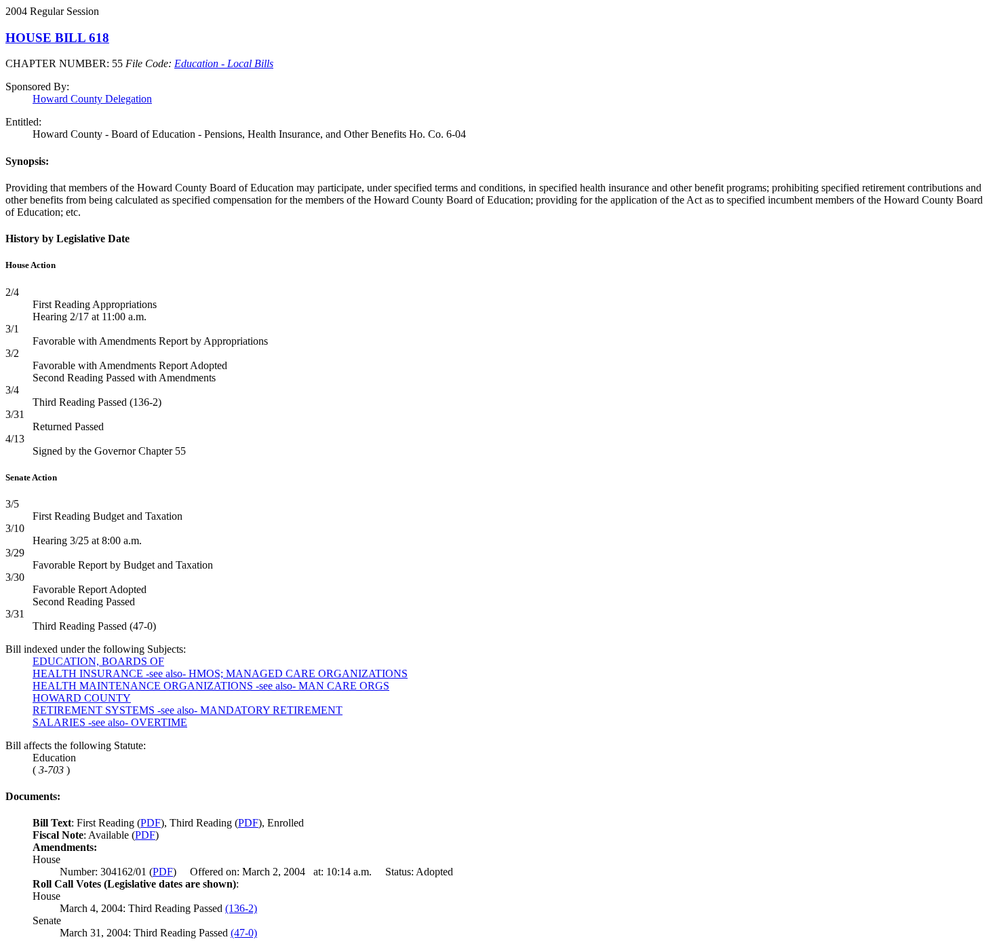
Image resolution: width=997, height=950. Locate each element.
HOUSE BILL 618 (57, 38)
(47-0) (244, 932)
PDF (150, 823)
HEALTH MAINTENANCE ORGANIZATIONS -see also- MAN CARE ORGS (211, 685)
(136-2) (241, 908)
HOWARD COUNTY (82, 698)
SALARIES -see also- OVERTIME (110, 722)
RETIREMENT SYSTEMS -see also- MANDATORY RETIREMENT (188, 710)
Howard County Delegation (92, 98)
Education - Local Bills (223, 63)
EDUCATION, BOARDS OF (98, 661)
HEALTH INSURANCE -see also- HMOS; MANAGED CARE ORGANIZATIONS (220, 673)
